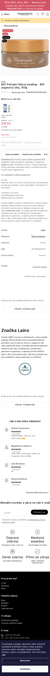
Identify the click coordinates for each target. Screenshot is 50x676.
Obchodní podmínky (10, 620)
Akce (3, 588)
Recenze (5, 586)
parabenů (9, 175)
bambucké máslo (13, 211)
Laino (3, 81)
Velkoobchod (7, 608)
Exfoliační (5, 160)
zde (3, 655)
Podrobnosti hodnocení (36, 92)
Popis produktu (12, 154)
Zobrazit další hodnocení (36, 492)
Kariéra (4, 606)
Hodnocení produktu (31, 154)
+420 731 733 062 (12, 635)
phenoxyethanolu (23, 175)
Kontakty (5, 603)
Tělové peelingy (38, 236)
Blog (3, 600)
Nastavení (25, 660)
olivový (27, 208)
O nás (3, 583)
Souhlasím (25, 669)
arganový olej (7, 165)
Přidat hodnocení (25, 309)
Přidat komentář (25, 405)
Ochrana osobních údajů (11, 623)
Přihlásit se (39, 512)
